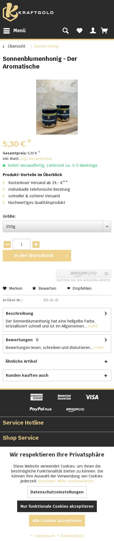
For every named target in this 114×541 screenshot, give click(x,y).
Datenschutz (72, 535)
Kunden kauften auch (27, 375)
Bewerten (47, 288)
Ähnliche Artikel (21, 361)
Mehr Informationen (76, 481)
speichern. (48, 481)
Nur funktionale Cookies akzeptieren (57, 506)
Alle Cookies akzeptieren (57, 520)
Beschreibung (19, 313)
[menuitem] (14, 30)
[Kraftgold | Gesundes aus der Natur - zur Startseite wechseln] (28, 12)
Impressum (44, 535)
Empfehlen (82, 288)
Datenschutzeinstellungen (57, 492)
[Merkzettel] (79, 30)
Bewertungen (19, 339)
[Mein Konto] (92, 30)
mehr (92, 326)
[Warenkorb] (105, 30)
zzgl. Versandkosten (36, 159)
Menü (19, 31)
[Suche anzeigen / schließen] (65, 30)
